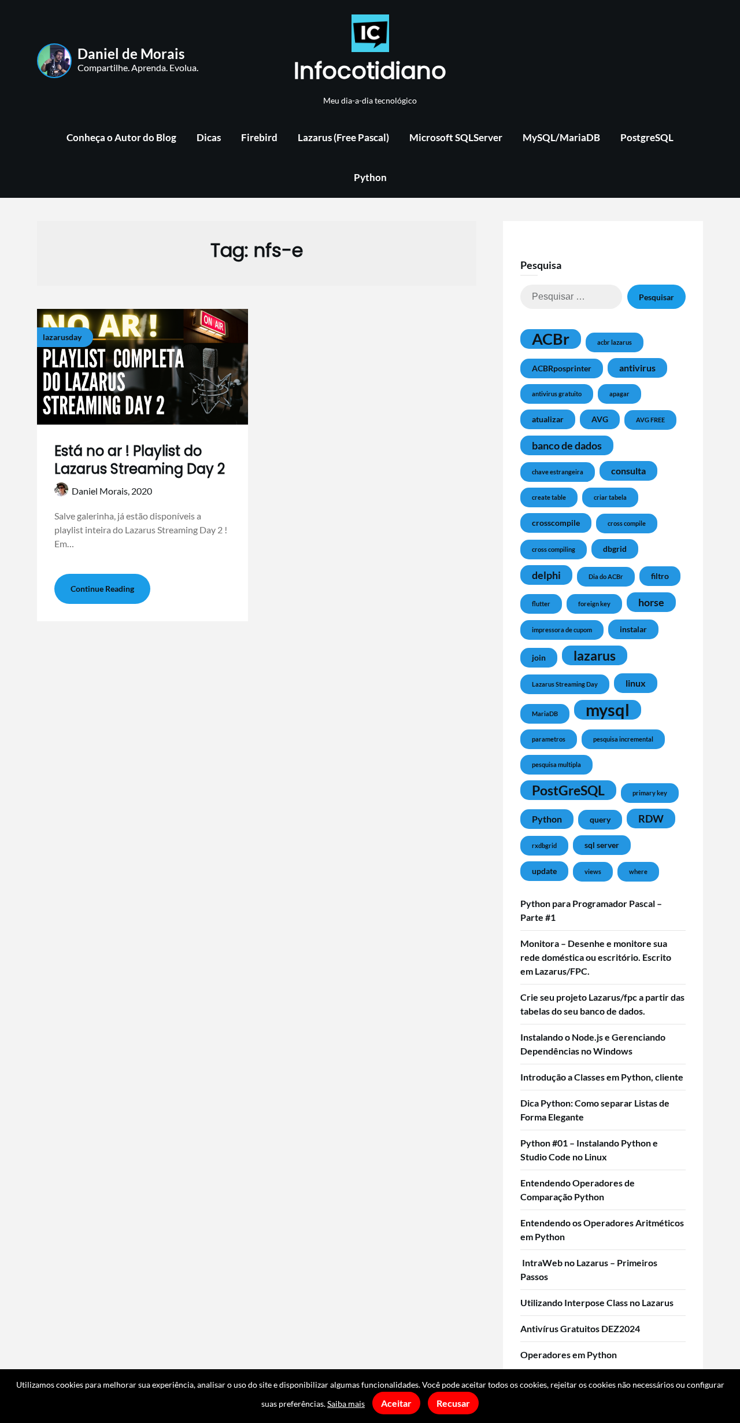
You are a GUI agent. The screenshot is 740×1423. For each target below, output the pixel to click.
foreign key (594, 603)
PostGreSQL (568, 790)
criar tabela (610, 497)
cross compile (627, 523)
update (544, 871)
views (592, 871)
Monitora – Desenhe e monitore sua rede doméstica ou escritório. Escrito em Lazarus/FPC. (595, 957)
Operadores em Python (568, 1354)
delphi (546, 575)
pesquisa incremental (623, 739)
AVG (599, 419)
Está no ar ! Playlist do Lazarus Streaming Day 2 (139, 459)
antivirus (637, 367)
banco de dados (567, 445)
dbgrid (615, 549)
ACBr (550, 339)
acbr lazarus (614, 342)
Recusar (453, 1403)
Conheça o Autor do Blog (121, 137)
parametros (548, 739)
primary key (649, 793)
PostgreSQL (647, 137)
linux (636, 682)
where (638, 871)
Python (370, 177)
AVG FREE (650, 419)
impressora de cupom (562, 629)
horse (651, 602)
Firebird (259, 137)
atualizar (548, 419)
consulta (628, 470)
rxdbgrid (544, 845)
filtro (660, 576)
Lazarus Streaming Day (565, 684)
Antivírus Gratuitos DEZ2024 (580, 1328)
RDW (651, 818)
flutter (541, 603)
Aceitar (396, 1403)
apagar (619, 393)
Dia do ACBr (606, 576)
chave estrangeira (557, 471)
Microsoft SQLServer (455, 137)
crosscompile (556, 523)
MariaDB (545, 713)
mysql (608, 710)
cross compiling (553, 549)
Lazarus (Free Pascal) (343, 137)
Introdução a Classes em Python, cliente (601, 1076)
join (539, 657)
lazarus (595, 655)
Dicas (209, 137)
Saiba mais (346, 1404)
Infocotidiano (370, 71)
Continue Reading (102, 588)
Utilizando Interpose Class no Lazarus (597, 1302)
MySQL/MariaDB (561, 137)
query (600, 819)
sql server (601, 845)
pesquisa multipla (556, 764)
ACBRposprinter (561, 368)
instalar (633, 629)
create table (549, 497)
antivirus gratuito (557, 393)
